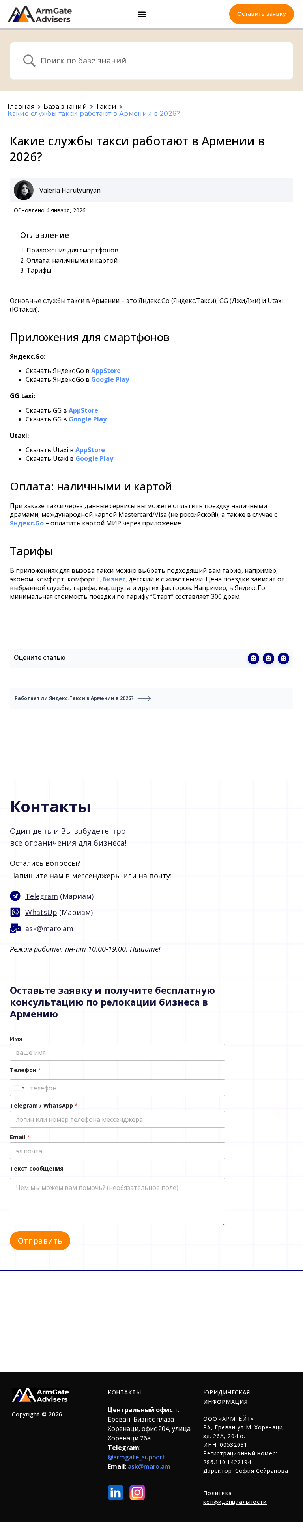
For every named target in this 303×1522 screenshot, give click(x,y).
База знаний (65, 106)
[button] (141, 13)
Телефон (25, 1070)
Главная (21, 106)
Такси (106, 106)
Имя (16, 1038)
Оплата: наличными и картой (72, 260)
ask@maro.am (149, 1466)
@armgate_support (136, 1457)
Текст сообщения (37, 1168)
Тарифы (38, 270)
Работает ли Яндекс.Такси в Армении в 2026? (74, 698)
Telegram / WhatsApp (44, 1105)
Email (20, 1137)
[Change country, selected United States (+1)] (18, 1087)
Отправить (40, 1240)
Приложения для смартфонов (72, 250)
